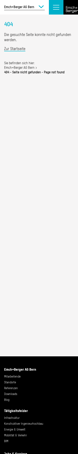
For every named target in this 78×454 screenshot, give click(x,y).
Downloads (10, 394)
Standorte (10, 382)
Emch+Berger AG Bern (19, 67)
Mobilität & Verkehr (15, 435)
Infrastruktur (12, 418)
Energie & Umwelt (14, 429)
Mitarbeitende (12, 376)
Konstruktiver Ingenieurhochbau (23, 423)
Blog (6, 399)
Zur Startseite (14, 49)
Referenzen (11, 388)
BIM (6, 441)
